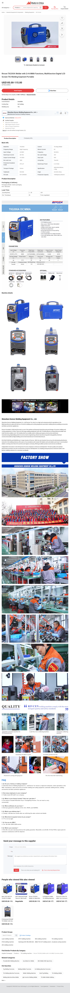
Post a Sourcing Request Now (51, 870)
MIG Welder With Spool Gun (45, 961)
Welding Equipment (29, 12)
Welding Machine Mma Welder (11, 977)
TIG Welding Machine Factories (11, 973)
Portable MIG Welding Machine (11, 961)
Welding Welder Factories (24, 969)
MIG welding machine (40, 939)
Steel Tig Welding (43, 973)
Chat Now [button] (53, 90)
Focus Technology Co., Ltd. (24, 986)
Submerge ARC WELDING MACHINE (26, 942)
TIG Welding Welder (57, 973)
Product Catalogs (26, 935)
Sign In (4, 130)
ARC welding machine (7, 945)
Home (3, 12)
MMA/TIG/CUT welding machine (43, 942)
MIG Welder (38, 12)
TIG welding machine (57, 939)
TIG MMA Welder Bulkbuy (47, 977)
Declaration (52, 986)
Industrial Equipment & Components (14, 12)
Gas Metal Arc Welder (28, 961)
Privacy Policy (60, 986)
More (3, 980)
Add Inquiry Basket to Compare (35, 65)
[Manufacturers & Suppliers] (35, 3)
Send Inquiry (18, 90)
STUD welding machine (8, 942)
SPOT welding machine (24, 939)
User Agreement (44, 986)
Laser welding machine (8, 939)
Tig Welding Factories (8, 969)
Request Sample (31, 94)
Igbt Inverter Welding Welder (29, 977)
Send (16, 870)
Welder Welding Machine (29, 973)
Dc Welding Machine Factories (43, 969)
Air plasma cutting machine (59, 942)
